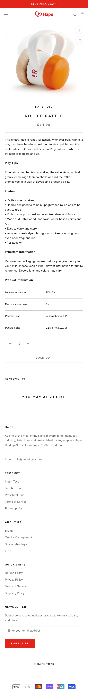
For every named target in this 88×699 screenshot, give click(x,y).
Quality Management (18, 537)
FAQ (8, 550)
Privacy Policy (14, 579)
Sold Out (44, 357)
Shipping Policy (15, 593)
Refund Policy (14, 572)
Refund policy (14, 508)
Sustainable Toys (16, 544)
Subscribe (20, 643)
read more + (59, 445)
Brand (9, 530)
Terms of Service (16, 501)
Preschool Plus (14, 495)
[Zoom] (79, 30)
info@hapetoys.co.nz (28, 459)
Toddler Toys (13, 488)
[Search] (75, 14)
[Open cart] (82, 14)
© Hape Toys (44, 664)
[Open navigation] (6, 14)
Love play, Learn (44, 4)
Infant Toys (12, 481)
